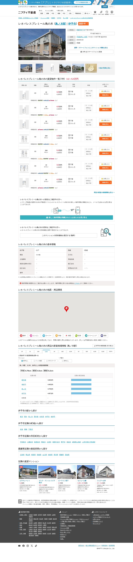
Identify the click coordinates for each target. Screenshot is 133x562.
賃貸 (61, 515)
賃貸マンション (67, 515)
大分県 (49, 533)
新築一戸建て (72, 521)
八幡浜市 (30, 442)
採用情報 (112, 545)
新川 (21, 416)
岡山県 (28, 455)
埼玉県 (41, 519)
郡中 (25, 416)
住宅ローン (63, 534)
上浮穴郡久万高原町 (88, 442)
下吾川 (30, 429)
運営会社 (81, 545)
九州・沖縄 (23, 533)
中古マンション (84, 519)
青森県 (35, 515)
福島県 (31, 516)
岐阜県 (35, 525)
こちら (77, 283)
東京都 (31, 519)
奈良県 (49, 527)
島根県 (39, 455)
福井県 (53, 523)
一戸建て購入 (64, 521)
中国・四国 (23, 529)
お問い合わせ (96, 519)
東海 (21, 525)
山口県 (44, 455)
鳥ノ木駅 (60, 23)
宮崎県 (53, 533)
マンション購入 (64, 519)
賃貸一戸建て (86, 515)
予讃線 (78, 37)
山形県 (53, 515)
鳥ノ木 (24, 389)
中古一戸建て (81, 521)
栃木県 (55, 519)
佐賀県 (35, 533)
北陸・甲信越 (23, 523)
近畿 (21, 527)
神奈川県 (35, 519)
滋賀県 (44, 527)
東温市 (69, 442)
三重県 (44, 525)
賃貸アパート (77, 515)
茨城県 (50, 519)
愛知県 (31, 525)
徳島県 (50, 455)
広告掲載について (98, 521)
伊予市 (72, 23)
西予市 (63, 442)
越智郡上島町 (76, 442)
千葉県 (46, 519)
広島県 (22, 455)
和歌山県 (54, 527)
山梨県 (35, 523)
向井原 (42, 416)
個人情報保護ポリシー (93, 545)
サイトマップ (96, 523)
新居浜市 (37, 442)
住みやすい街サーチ (65, 530)
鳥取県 (33, 455)
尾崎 (25, 429)
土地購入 (62, 523)
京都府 (40, 527)
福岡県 (31, 533)
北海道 (31, 515)
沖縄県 (36, 535)
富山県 (44, 523)
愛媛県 (78, 30)
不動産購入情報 (64, 517)
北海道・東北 (23, 515)
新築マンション (74, 519)
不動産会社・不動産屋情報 (67, 526)
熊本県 (44, 533)
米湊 (21, 429)
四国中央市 (56, 442)
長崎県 (40, 533)
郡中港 (24, 380)
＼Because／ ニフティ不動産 (101, 515)
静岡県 (40, 525)
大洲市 (49, 442)
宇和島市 (23, 442)
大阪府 (31, 527)
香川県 (56, 455)
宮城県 (44, 515)
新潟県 (31, 523)
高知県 (67, 455)
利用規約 (104, 545)
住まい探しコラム (65, 532)
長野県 (40, 523)
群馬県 (31, 521)
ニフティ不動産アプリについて (101, 517)
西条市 (43, 442)
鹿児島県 (31, 535)
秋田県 (49, 515)
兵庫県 (35, 527)
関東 (21, 519)
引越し (62, 539)
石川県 (49, 523)
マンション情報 (64, 528)
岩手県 (40, 515)
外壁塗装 (62, 536)
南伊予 (24, 384)
